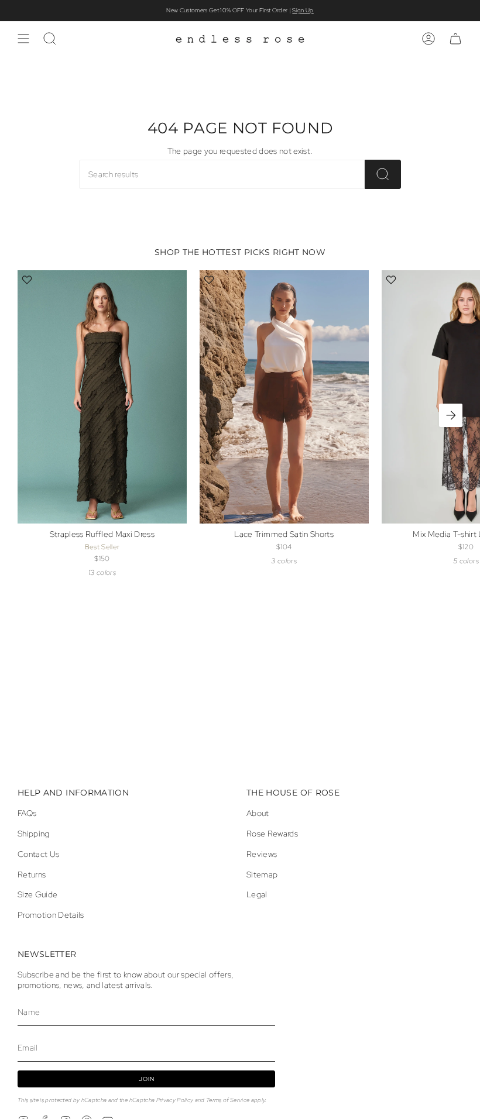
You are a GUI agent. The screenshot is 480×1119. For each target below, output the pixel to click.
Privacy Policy (175, 1100)
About (257, 813)
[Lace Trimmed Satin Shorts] (284, 397)
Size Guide (37, 894)
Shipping (34, 833)
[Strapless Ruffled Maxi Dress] (102, 397)
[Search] (383, 174)
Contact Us (38, 854)
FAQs (27, 813)
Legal (257, 894)
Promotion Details (51, 915)
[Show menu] (23, 38)
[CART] (455, 38)
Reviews (261, 854)
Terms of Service (227, 1100)
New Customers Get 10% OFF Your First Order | (240, 10)
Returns (32, 874)
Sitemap (261, 874)
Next (450, 415)
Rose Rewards (272, 833)
